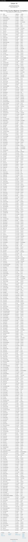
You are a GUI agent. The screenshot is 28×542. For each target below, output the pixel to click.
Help (2, 534)
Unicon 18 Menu (3, 0)
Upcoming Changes (17, 534)
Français (23, 534)
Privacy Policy (3, 535)
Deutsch (23, 535)
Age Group (17, 14)
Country (22, 14)
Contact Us (2, 533)
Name (4, 14)
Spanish (23, 536)
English (23, 533)
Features (16, 533)
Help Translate (24, 537)
